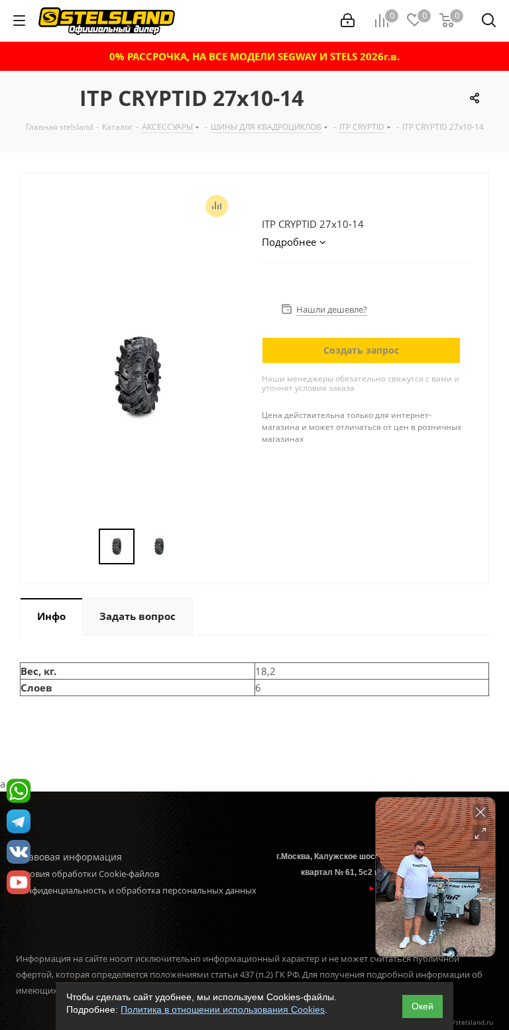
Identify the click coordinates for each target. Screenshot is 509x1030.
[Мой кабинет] (348, 20)
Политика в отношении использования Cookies (223, 1009)
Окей (422, 1006)
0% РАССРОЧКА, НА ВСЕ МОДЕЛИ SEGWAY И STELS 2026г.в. (254, 56)
